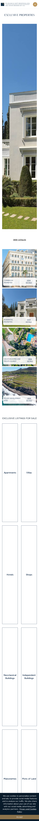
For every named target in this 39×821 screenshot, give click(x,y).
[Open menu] (35, 4)
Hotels (10, 575)
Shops (29, 575)
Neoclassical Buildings (10, 676)
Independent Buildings (29, 676)
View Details (29, 281)
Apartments (10, 473)
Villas (29, 473)
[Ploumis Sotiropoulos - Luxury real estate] (15, 4)
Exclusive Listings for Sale (19, 418)
